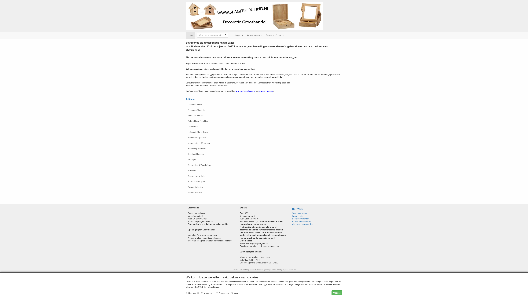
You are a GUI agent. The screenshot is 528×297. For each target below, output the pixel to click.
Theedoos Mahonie (196, 110)
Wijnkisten (192, 170)
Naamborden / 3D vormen (199, 143)
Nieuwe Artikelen (195, 192)
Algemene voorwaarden (302, 224)
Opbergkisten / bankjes (198, 121)
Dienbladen (193, 126)
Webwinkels (297, 216)
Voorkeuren (209, 293)
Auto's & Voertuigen (196, 181)
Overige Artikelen (195, 187)
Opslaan (337, 292)
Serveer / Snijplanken (197, 137)
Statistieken (224, 293)
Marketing (237, 293)
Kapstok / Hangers (196, 154)
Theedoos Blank (195, 104)
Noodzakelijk (193, 293)
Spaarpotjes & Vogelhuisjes (199, 165)
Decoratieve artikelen (197, 176)
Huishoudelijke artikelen (198, 132)
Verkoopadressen (299, 213)
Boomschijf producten (197, 148)
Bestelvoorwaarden (300, 218)
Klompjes (192, 159)
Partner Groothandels (301, 221)
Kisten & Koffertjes (196, 115)
